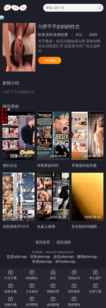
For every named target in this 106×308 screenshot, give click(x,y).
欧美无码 (45, 34)
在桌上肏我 (46, 226)
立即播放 (49, 60)
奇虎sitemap (42, 261)
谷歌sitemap (40, 256)
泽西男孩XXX (47, 165)
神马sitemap (65, 261)
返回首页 (43, 241)
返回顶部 (63, 241)
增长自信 (10, 165)
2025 (93, 34)
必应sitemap (64, 256)
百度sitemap (17, 256)
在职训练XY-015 (16, 226)
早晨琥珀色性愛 (84, 165)
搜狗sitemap (87, 256)
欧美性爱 (61, 34)
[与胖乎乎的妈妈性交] (19, 47)
